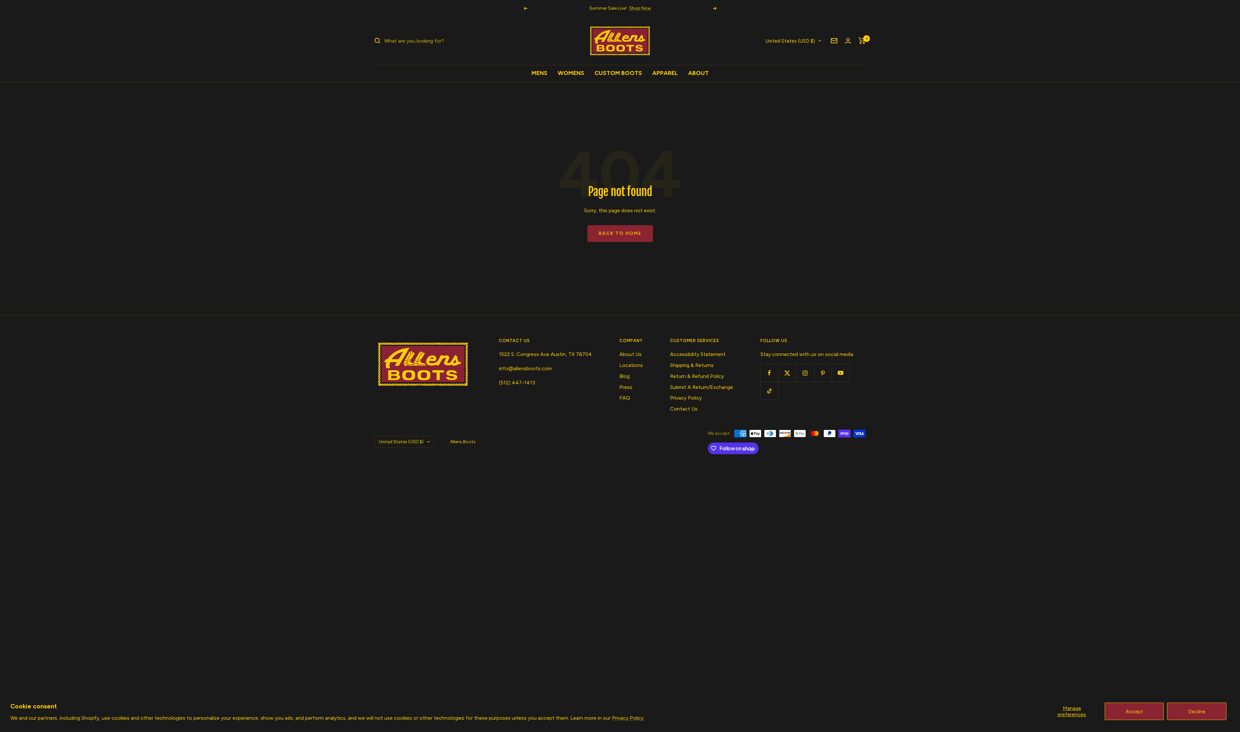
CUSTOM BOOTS (618, 73)
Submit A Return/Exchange (701, 387)
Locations (631, 365)
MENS (539, 73)
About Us (630, 354)
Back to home (620, 233)
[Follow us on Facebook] (769, 373)
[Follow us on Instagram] (805, 373)
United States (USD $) (790, 41)
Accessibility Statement (698, 354)
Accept (1134, 711)
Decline (1196, 711)
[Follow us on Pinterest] (823, 373)
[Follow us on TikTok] (769, 391)
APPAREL (665, 73)
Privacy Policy (628, 718)
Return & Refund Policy (697, 376)
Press (625, 387)
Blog (624, 376)
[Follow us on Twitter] (787, 373)
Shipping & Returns (692, 365)
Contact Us (684, 409)
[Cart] (862, 40)
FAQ (624, 398)
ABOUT (698, 73)
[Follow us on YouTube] (840, 373)
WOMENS (571, 73)
